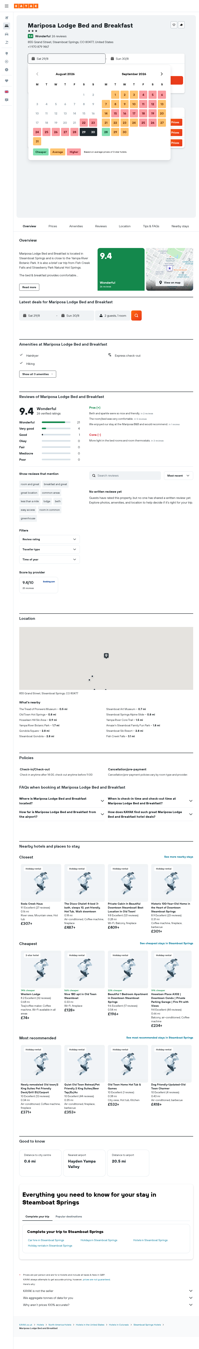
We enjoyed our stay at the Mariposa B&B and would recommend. (134, 424)
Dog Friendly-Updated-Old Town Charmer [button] (168, 1086)
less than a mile (30, 501)
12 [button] (55, 113)
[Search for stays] (7, 26)
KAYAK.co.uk (25, 1324)
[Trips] (7, 81)
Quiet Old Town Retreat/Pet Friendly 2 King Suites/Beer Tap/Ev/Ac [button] (82, 1088)
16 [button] (93, 113)
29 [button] (84, 132)
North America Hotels (60, 1324)
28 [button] (74, 132)
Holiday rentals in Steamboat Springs (50, 1245)
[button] (6, 6)
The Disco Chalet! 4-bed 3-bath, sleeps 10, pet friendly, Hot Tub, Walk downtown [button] (82, 907)
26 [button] (56, 132)
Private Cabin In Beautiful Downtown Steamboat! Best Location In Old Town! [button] (125, 907)
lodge (47, 501)
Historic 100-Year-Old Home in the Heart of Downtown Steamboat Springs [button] (170, 907)
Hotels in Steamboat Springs (150, 1240)
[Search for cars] (7, 34)
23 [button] (93, 123)
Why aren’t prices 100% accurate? (46, 1305)
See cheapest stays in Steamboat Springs (166, 943)
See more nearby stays (178, 856)
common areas (51, 492)
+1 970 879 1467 (38, 47)
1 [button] (83, 95)
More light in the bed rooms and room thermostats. (126, 440)
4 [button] (46, 104)
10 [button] (37, 113)
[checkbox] (38, 585)
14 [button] (74, 113)
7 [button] (74, 104)
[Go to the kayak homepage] (26, 6)
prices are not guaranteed (96, 1279)
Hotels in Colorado (119, 1324)
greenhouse (28, 518)
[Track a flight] (7, 61)
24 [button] (37, 132)
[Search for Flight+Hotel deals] (7, 42)
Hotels (40, 1324)
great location (29, 492)
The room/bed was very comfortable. (118, 418)
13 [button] (65, 113)
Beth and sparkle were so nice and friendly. (121, 413)
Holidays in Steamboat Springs (99, 1240)
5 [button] (56, 104)
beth (58, 501)
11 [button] (46, 113)
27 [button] (65, 132)
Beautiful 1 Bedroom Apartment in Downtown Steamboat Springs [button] (128, 998)
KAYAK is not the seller (38, 1291)
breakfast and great (55, 484)
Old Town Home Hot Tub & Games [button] (124, 1086)
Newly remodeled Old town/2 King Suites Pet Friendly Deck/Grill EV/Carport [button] (39, 1088)
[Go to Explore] (7, 53)
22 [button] (84, 123)
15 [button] (83, 113)
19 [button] (55, 123)
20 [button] (65, 123)
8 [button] (84, 104)
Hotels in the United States (90, 1324)
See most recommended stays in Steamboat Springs (159, 1037)
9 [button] (93, 104)
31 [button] (37, 141)
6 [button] (65, 104)
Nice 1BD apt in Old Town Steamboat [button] (80, 996)
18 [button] (46, 123)
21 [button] (74, 123)
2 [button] (93, 95)
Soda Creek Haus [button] (32, 903)
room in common (49, 510)
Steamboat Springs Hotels (147, 1324)
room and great (30, 484)
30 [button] (93, 132)
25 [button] (46, 132)
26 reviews (59, 36)
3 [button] (37, 104)
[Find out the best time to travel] (7, 70)
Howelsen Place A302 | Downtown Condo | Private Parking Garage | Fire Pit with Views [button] (170, 999)
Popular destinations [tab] (69, 1216)
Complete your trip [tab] (37, 1216)
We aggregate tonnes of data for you (48, 1298)
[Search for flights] (7, 18)
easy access (28, 510)
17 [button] (37, 123)
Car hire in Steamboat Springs (46, 1240)
